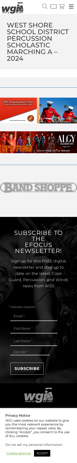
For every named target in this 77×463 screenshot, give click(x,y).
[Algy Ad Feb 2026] (38, 152)
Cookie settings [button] (18, 453)
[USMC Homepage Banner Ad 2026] (38, 122)
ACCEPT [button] (42, 453)
